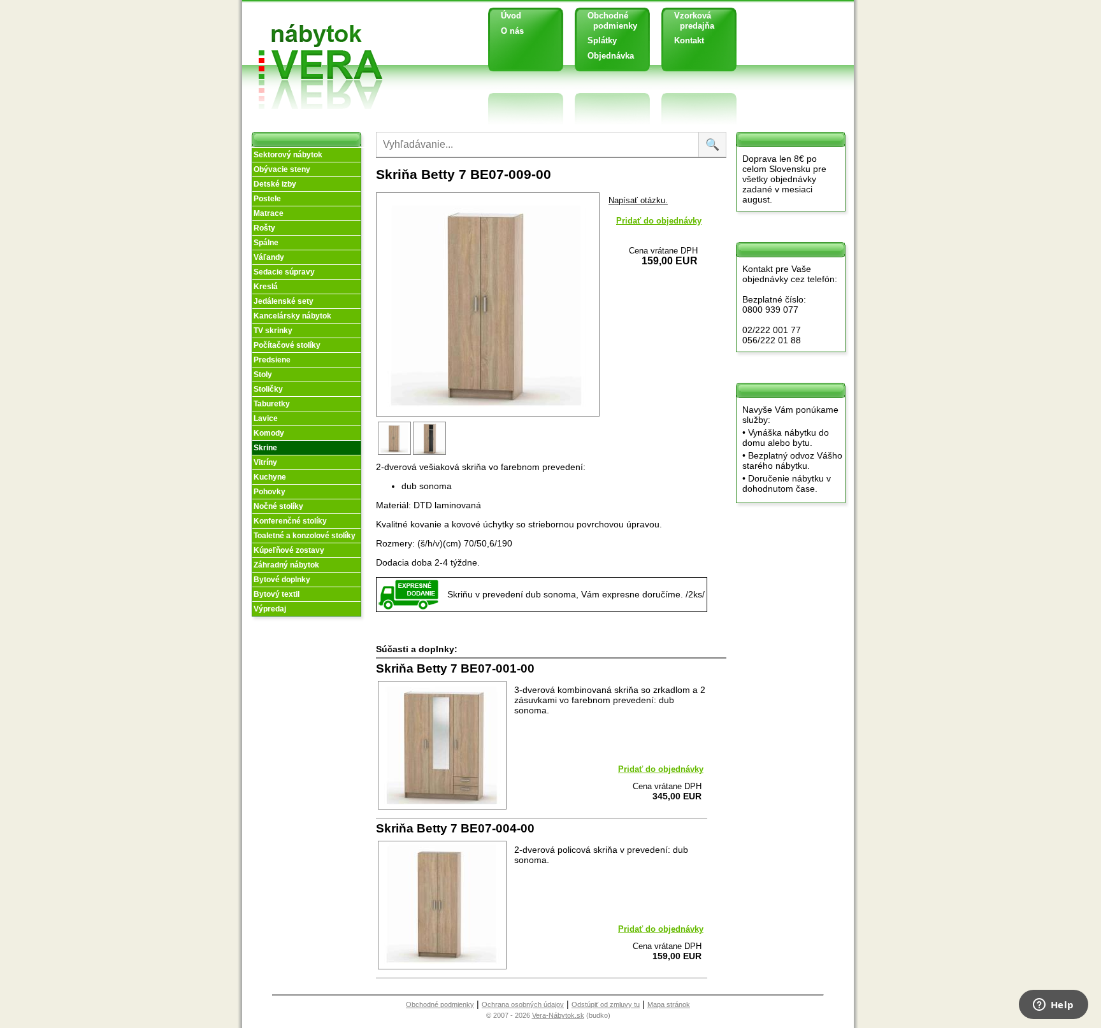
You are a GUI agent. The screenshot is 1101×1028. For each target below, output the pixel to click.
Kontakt (689, 40)
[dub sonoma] (395, 453)
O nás (512, 31)
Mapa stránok (668, 1004)
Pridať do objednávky (659, 220)
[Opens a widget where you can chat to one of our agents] (1053, 1006)
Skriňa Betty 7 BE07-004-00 (455, 828)
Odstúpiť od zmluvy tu (606, 1004)
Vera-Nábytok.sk (558, 1015)
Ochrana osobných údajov (523, 1004)
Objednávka (610, 56)
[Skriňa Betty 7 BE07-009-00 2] (430, 453)
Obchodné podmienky (607, 21)
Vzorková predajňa (689, 21)
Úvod (511, 15)
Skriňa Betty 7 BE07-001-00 (455, 668)
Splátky (602, 40)
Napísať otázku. (638, 200)
